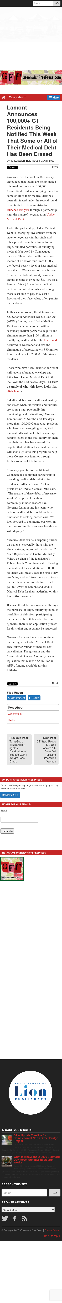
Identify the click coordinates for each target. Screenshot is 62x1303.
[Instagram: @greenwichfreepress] (12, 868)
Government (18, 697)
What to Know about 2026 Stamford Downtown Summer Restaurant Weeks (37, 1159)
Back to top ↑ (52, 1236)
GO (57, 3)
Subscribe (7, 831)
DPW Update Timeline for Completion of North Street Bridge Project (36, 1138)
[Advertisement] (31, 38)
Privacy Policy (51, 1230)
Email (4, 810)
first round (50, 340)
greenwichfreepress (25, 160)
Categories (16, 97)
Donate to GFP (10, 795)
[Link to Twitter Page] (5, 1219)
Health (35, 697)
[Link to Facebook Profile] (15, 1219)
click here (13, 391)
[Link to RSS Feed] (25, 1219)
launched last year (18, 210)
